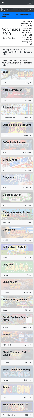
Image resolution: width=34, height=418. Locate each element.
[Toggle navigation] (29, 3)
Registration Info (7, 10)
